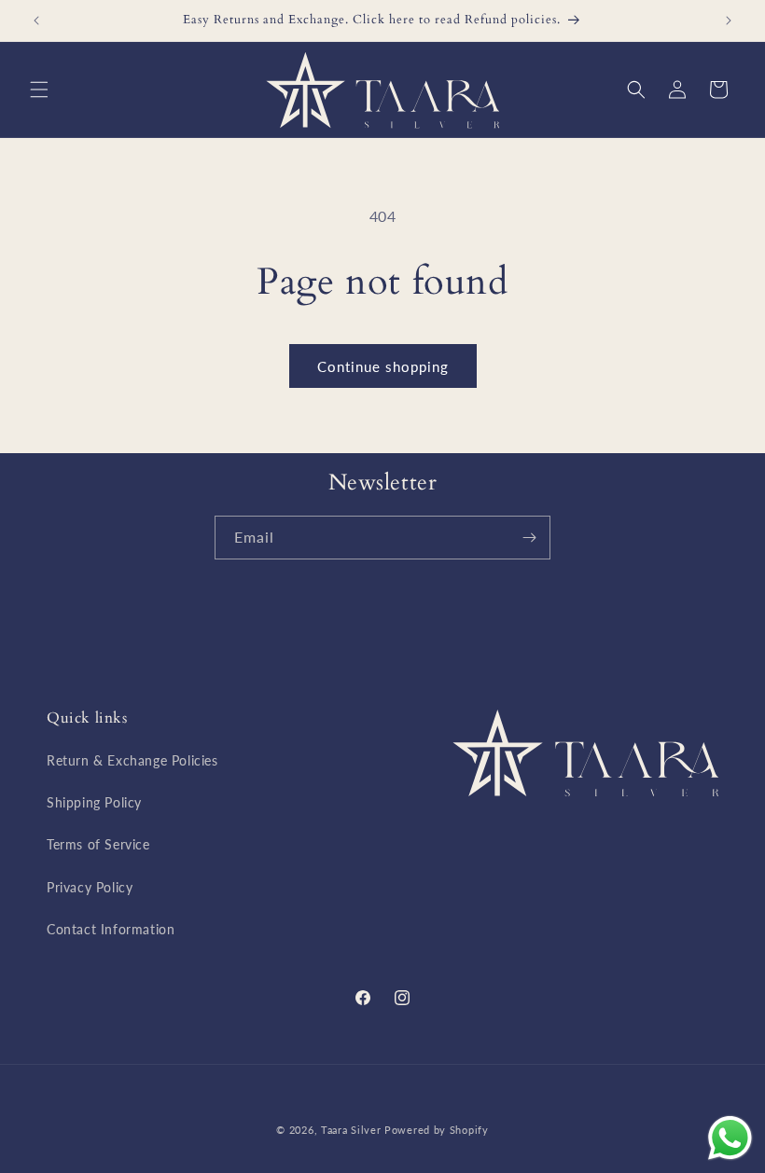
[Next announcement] (728, 20)
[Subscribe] (528, 537)
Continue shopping (383, 366)
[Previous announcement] (36, 20)
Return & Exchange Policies (132, 760)
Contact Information (110, 929)
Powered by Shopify (436, 1130)
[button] (39, 89)
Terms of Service (98, 844)
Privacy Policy (89, 887)
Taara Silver (352, 1130)
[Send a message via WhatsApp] (730, 1138)
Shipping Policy (94, 802)
